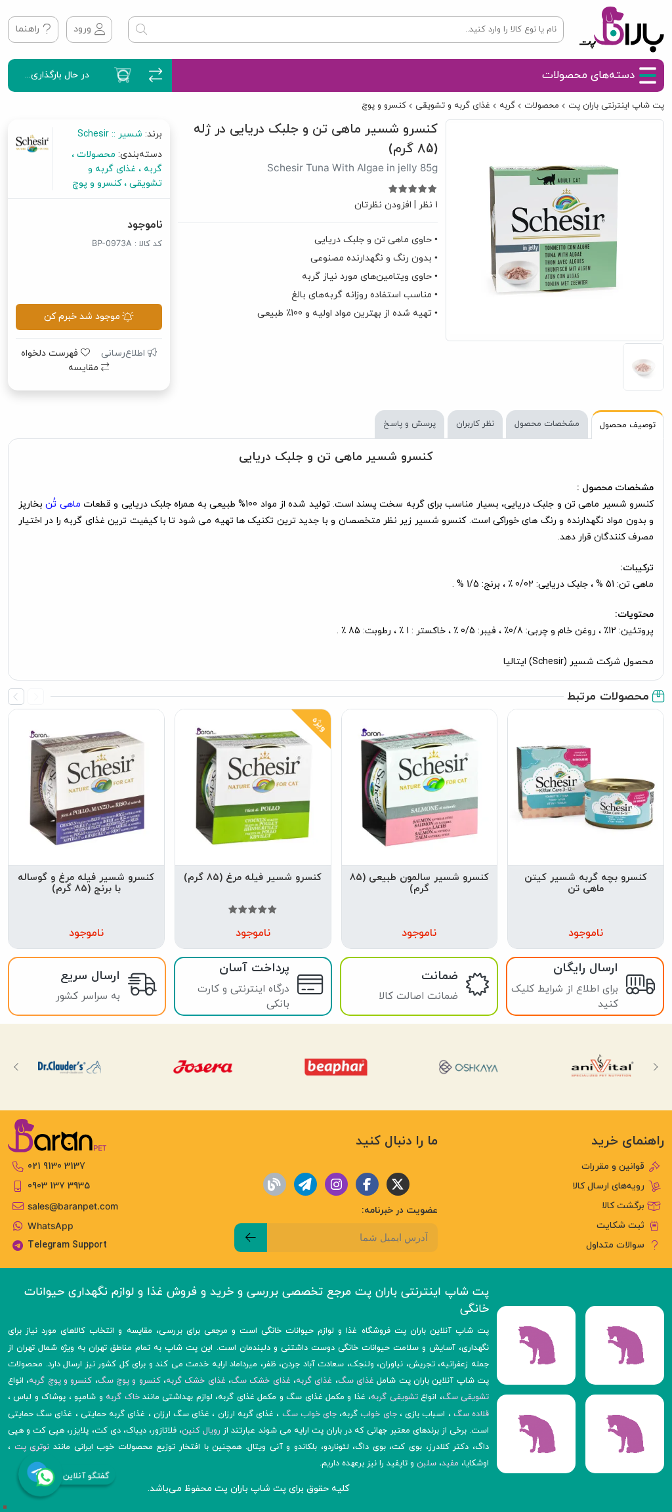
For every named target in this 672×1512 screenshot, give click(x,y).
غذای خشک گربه (196, 1381)
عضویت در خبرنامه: (400, 1210)
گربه (507, 106)
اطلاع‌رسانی (124, 353)
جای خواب (378, 1414)
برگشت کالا (623, 1206)
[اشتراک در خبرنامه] (250, 1237)
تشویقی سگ (465, 1397)
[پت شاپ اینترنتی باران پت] (621, 29)
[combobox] (346, 29)
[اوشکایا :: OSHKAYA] (469, 1067)
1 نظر (428, 205)
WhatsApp (51, 1226)
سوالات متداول (615, 1245)
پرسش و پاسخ (409, 424)
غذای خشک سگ (261, 1381)
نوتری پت (32, 1447)
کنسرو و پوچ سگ (129, 1381)
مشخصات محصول (546, 424)
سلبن (426, 1463)
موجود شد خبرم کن (82, 316)
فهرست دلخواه (51, 353)
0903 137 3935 (59, 1186)
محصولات (541, 106)
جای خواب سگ (309, 1414)
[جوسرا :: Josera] (203, 1067)
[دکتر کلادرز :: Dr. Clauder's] (69, 1067)
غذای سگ (356, 1381)
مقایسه (84, 368)
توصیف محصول (628, 425)
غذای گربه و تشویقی (452, 106)
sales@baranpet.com (73, 1206)
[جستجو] (141, 29)
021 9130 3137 (56, 1166)
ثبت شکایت (620, 1225)
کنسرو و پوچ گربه (60, 1381)
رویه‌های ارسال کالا (608, 1186)
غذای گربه (314, 1381)
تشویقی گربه (394, 1397)
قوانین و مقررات (612, 1166)
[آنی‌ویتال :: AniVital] (602, 1067)
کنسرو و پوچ (384, 106)
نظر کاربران (475, 424)
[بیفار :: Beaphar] (336, 1067)
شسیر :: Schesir (109, 134)
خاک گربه (122, 1397)
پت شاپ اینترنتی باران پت (616, 106)
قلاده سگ (471, 1414)
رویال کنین (201, 1431)
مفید (450, 1463)
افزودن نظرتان (382, 205)
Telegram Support (67, 1245)
